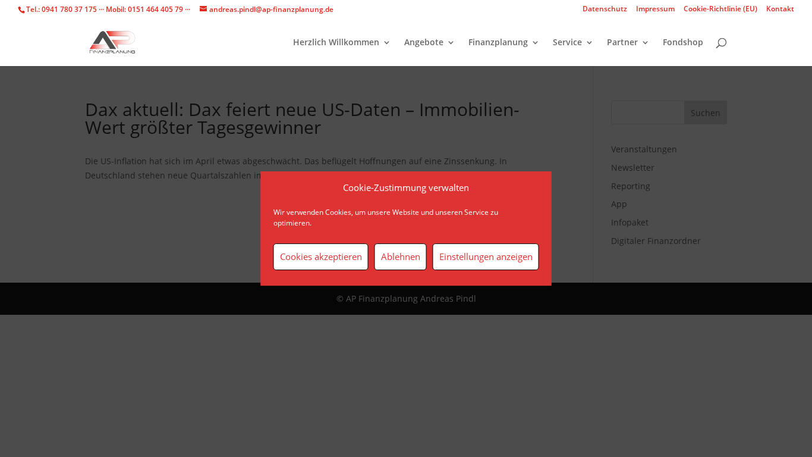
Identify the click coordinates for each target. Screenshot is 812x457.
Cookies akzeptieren (321, 256)
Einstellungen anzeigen (486, 256)
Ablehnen (400, 256)
